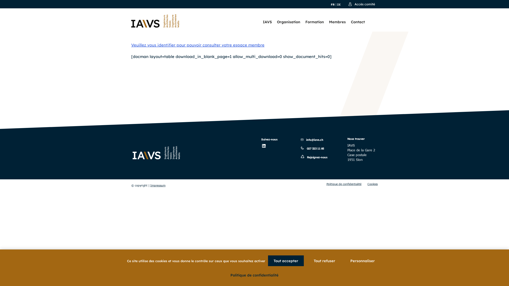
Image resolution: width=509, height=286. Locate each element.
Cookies (372, 184)
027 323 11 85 (315, 148)
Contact (358, 22)
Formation (314, 22)
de (339, 4)
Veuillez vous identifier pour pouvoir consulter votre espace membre (197, 45)
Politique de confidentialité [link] (254, 275)
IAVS (267, 22)
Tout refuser (324, 261)
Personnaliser (362, 261)
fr (333, 4)
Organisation (288, 22)
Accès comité (365, 4)
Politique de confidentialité (343, 184)
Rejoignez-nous (317, 157)
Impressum (157, 185)
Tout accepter (286, 261)
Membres (337, 22)
